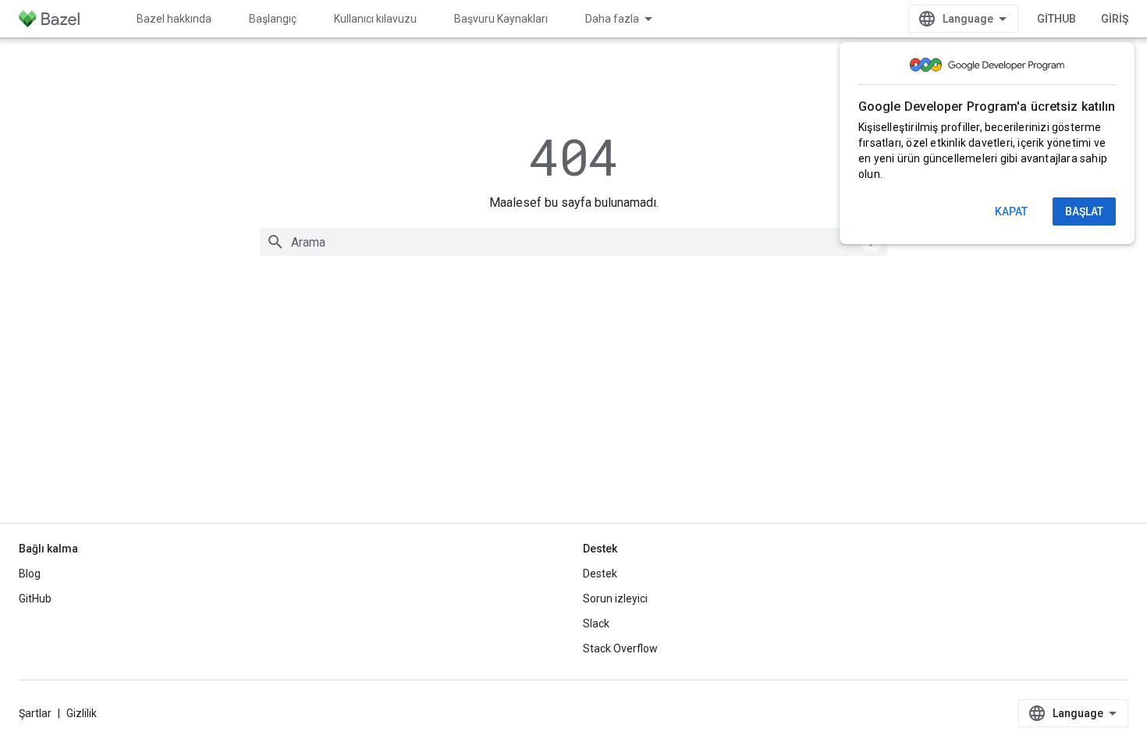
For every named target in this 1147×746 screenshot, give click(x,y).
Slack (596, 623)
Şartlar (35, 713)
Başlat (1084, 211)
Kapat (1011, 211)
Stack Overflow (620, 648)
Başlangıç (273, 18)
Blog (30, 573)
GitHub (1056, 18)
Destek (600, 573)
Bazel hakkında (174, 18)
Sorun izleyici (615, 598)
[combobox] (573, 242)
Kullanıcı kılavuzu (375, 18)
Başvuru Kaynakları (501, 18)
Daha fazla (612, 18)
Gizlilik (81, 713)
